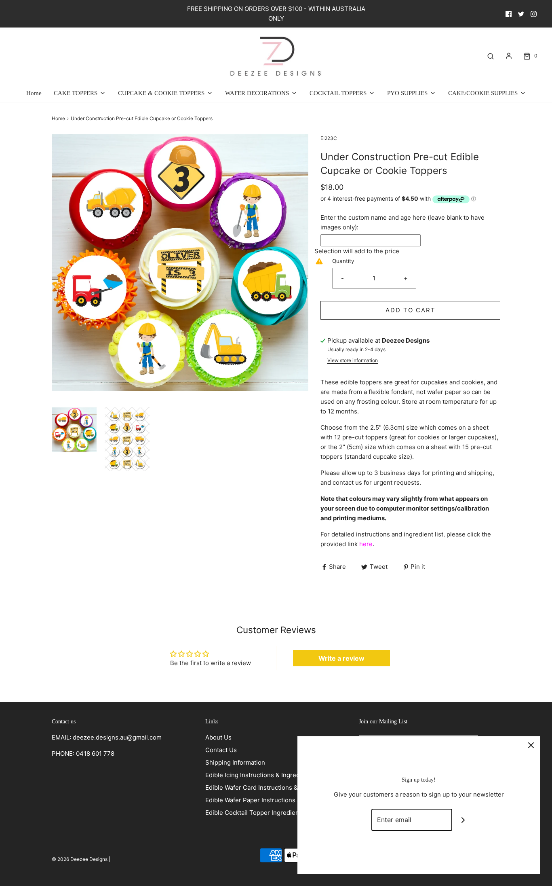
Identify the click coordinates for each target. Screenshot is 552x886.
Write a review (341, 658)
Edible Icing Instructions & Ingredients (259, 775)
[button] (74, 429)
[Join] (463, 820)
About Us (218, 737)
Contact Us (221, 750)
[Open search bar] (490, 55)
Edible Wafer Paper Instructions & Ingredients (270, 800)
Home (34, 93)
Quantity (343, 261)
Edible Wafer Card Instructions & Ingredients (268, 787)
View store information (352, 360)
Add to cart (411, 310)
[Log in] (509, 55)
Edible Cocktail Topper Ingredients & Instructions (275, 812)
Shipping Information (235, 762)
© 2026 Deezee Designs (79, 859)
